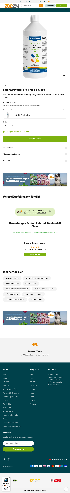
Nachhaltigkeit (8, 411)
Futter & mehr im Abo (10, 415)
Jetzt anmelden (18, 449)
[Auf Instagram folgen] (9, 459)
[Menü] (9, 478)
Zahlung (6, 385)
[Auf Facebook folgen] (4, 459)
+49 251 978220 (41, 213)
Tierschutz (7, 408)
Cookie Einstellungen (10, 423)
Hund (32, 374)
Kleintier (33, 389)
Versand (6, 382)
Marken (33, 400)
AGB (25, 490)
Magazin (33, 404)
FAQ (4, 374)
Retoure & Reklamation (11, 393)
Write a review (35, 254)
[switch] (6, 489)
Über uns (6, 400)
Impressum (38, 490)
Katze (32, 378)
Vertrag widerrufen (9, 389)
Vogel (32, 393)
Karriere (6, 419)
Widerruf (43, 490)
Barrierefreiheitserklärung (12, 426)
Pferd (32, 397)
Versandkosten (15, 105)
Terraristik (33, 385)
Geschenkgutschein (10, 397)
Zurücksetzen (36, 5)
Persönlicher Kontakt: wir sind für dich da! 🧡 (35, 2)
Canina (5, 85)
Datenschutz (30, 490)
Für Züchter (7, 404)
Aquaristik (33, 382)
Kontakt (5, 378)
